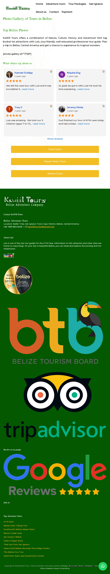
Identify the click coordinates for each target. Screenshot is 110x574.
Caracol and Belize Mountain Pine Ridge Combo (27, 548)
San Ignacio (96, 4)
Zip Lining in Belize (13, 537)
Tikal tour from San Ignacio (17, 544)
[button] (103, 566)
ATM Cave (8, 522)
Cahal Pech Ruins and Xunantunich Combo (24, 556)
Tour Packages (77, 4)
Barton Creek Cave (13, 533)
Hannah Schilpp (23, 72)
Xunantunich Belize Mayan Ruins (19, 529)
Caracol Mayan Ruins (13, 541)
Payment (67, 12)
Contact (54, 12)
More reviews (55, 138)
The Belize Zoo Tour (14, 552)
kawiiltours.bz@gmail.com (41, 227)
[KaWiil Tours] (17, 8)
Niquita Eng (73, 72)
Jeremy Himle (75, 107)
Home (39, 4)
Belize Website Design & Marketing (55, 568)
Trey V (18, 107)
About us (41, 12)
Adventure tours (55, 4)
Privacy (65, 566)
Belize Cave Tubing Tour (15, 525)
